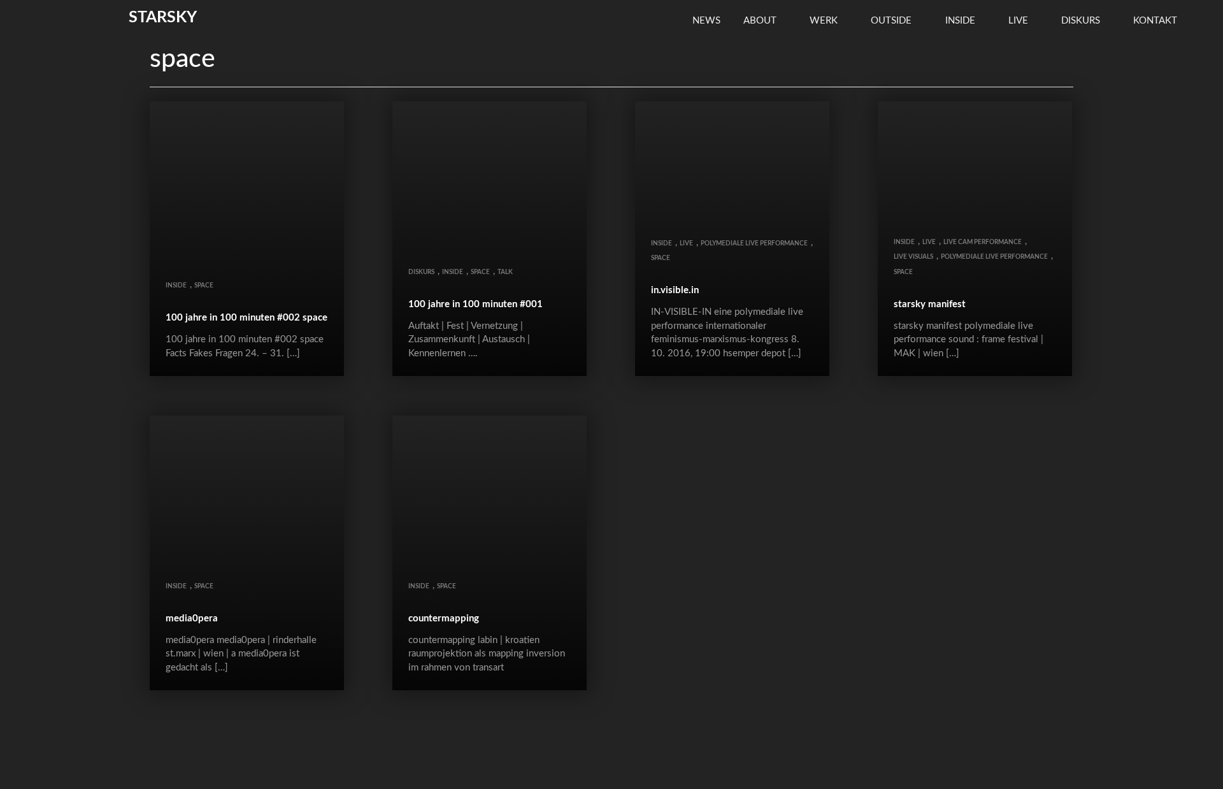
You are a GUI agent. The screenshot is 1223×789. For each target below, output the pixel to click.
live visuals (913, 257)
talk (505, 272)
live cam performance (982, 242)
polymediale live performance (754, 243)
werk (825, 20)
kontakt (1156, 20)
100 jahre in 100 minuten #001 (475, 304)
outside (892, 20)
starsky (163, 17)
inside (961, 20)
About (761, 20)
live (1019, 20)
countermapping (443, 618)
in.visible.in (675, 290)
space (203, 285)
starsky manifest (930, 304)
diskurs (1082, 20)
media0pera (192, 618)
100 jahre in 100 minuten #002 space (246, 317)
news (706, 20)
